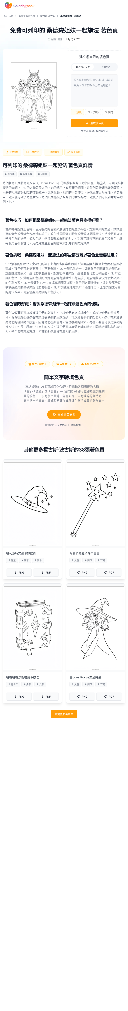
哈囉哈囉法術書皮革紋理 (22, 677)
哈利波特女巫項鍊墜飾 (21, 553)
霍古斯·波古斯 (47, 16)
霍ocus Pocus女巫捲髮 (85, 677)
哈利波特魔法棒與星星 (85, 553)
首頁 (11, 16)
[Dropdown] (120, 6)
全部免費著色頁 (27, 16)
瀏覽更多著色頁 (64, 714)
